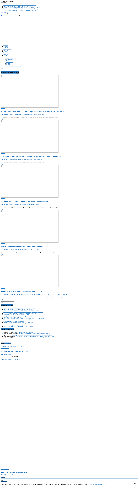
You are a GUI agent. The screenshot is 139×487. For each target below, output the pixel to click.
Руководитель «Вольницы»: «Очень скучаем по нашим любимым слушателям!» (32, 111)
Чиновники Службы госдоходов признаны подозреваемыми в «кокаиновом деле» (37, 336)
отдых (38, 159)
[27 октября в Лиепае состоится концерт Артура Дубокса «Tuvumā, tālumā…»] (29, 152)
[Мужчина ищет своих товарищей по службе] (12, 346)
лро (66, 294)
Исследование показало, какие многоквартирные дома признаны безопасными (23, 316)
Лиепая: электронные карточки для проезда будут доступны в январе (20, 323)
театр (38, 249)
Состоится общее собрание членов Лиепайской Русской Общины (19, 5)
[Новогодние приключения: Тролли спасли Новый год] (29, 242)
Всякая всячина (10, 59)
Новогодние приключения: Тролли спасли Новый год (22, 246)
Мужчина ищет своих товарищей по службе (14, 351)
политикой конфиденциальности (96, 484)
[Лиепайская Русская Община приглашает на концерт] (29, 287)
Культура (5, 52)
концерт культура (32, 114)
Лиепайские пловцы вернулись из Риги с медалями (16, 314)
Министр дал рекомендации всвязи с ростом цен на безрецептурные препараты (23, 319)
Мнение (5, 51)
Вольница (20, 114)
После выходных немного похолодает (12, 317)
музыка (43, 114)
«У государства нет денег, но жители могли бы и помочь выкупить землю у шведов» (24, 318)
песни (42, 159)
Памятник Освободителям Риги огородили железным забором (34, 333)
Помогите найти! (5, 348)
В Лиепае (5, 47)
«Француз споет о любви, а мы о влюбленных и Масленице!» (25, 201)
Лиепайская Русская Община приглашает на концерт (22, 291)
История (5, 54)
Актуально (6, 50)
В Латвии (5, 46)
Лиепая (39, 114)
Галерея (8, 64)
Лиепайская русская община (53, 294)
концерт (26, 114)
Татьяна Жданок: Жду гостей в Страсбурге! (25, 332)
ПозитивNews (9, 62)
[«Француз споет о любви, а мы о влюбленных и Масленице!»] (29, 197)
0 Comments (15, 114)
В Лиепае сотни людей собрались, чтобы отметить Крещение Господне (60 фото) (23, 9)
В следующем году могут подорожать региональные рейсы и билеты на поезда (23, 325)
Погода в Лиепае (11, 13)
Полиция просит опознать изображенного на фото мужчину (18, 326)
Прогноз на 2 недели (17, 15)
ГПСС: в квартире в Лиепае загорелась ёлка (14, 321)
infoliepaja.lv (9, 114)
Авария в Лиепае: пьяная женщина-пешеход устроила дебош (18, 322)
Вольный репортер (11, 58)
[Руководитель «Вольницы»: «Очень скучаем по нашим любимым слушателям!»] (29, 107)
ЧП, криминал (7, 49)
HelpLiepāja (9, 63)
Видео (5, 55)
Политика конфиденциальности (14, 66)
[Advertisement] (69, 32)
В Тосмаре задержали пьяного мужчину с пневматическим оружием (20, 10)
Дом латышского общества (30, 294)
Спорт (7, 60)
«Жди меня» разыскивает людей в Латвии (14, 472)
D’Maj (19, 204)
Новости (5, 45)
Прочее (5, 56)
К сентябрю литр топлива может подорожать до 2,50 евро (33, 337)
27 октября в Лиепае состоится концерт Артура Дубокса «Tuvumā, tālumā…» (31, 156)
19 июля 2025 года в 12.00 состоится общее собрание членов (18, 6)
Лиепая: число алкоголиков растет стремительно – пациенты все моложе (21, 7)
